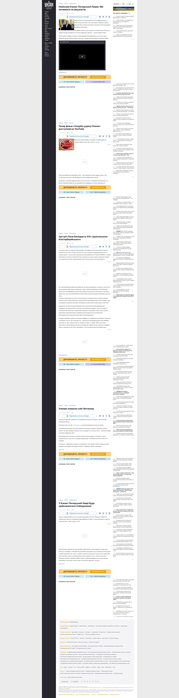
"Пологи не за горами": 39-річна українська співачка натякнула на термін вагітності (123, 407)
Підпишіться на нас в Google (79, 17)
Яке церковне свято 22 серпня (67, 648)
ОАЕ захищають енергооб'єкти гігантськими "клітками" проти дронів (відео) (122, 593)
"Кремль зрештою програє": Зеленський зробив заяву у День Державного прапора (121, 378)
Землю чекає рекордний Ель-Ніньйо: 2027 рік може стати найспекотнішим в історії (123, 398)
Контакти (47, 55)
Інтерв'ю (47, 46)
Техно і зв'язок (48, 28)
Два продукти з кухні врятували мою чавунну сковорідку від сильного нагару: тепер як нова (123, 89)
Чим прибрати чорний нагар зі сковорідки (106, 654)
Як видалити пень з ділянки (109, 656)
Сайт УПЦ (61, 563)
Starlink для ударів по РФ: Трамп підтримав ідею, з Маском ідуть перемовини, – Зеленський (123, 490)
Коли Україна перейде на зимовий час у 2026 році (107, 626)
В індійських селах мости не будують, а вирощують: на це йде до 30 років (122, 607)
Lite (61, 667)
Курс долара (75, 632)
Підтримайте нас (123, 8)
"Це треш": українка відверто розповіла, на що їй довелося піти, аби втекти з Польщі (122, 248)
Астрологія (93, 667)
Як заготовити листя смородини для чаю (70, 658)
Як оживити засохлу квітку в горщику (112, 658)
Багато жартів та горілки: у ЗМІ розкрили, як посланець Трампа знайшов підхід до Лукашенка (123, 516)
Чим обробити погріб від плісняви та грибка (70, 663)
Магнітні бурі (105, 638)
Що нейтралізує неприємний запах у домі (119, 663)
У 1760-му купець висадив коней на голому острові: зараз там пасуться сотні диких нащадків (123, 286)
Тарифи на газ (80, 634)
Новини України (64, 626)
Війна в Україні (64, 622)
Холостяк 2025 (80, 667)
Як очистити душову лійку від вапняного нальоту (99, 652)
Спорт (46, 25)
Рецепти (62, 671)
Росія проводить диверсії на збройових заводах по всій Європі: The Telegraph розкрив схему (122, 351)
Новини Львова (82, 626)
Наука (46, 26)
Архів (46, 52)
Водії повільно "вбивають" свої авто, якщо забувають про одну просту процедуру (123, 172)
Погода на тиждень (114, 638)
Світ (46, 20)
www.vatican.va (77, 425)
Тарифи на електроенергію (113, 632)
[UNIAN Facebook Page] (82, 681)
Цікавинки (47, 38)
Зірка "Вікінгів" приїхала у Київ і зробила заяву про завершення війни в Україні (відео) (123, 233)
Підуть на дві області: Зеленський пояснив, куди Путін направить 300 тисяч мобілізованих (123, 511)
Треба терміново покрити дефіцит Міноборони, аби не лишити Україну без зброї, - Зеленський (123, 27)
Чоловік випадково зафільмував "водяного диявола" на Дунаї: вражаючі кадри (122, 416)
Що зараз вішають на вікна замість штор (92, 656)
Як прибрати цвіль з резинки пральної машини (71, 661)
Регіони (47, 23)
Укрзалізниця (95, 632)
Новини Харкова (74, 626)
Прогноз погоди (64, 638)
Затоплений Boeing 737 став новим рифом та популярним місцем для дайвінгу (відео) (123, 207)
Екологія (47, 21)
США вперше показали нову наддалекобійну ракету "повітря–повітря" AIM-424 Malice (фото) (123, 387)
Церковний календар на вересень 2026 (113, 646)
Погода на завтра (96, 638)
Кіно (75, 667)
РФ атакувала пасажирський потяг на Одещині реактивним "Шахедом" (121, 393)
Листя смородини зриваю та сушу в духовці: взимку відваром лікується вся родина (123, 218)
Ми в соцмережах (114, 694)
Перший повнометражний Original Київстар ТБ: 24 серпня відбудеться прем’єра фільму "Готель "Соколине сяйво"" (123, 254)
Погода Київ (88, 638)
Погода (46, 40)
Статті (46, 44)
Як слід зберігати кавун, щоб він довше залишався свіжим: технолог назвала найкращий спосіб (123, 280)
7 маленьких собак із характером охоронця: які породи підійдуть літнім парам (123, 531)
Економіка (47, 18)
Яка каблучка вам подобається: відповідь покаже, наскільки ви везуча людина (122, 135)
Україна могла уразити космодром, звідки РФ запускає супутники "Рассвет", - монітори (123, 98)
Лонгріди (47, 49)
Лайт (46, 30)
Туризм (46, 36)
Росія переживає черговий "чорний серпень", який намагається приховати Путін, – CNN (123, 140)
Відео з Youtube (48, 43)
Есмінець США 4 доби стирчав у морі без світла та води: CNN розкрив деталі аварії (123, 213)
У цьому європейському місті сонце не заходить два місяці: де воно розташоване (123, 485)
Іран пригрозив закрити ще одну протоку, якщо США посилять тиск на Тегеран (122, 373)
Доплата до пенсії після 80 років (68, 634)
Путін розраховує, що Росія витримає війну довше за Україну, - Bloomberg (121, 291)
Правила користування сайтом (66, 694)
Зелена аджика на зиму (107, 671)
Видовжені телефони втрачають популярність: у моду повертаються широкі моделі (123, 275)
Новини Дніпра (63, 628)
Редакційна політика (103, 694)
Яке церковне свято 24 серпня (79, 646)
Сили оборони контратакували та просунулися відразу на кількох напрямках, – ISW (123, 549)
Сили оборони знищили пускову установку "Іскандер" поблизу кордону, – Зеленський (123, 505)
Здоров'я (47, 35)
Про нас (94, 694)
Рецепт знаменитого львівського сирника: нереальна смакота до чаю (77, 673)
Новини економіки (65, 632)
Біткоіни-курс (102, 632)
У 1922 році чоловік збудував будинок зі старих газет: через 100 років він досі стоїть (123, 125)
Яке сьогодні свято (65, 646)
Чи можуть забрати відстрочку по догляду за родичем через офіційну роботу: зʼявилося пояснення (123, 150)
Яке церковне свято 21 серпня (95, 646)
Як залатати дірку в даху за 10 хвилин (121, 652)
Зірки (114, 667)
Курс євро (81, 632)
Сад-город (63, 677)
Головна (47, 11)
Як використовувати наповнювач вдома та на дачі (96, 661)
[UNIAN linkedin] (87, 681)
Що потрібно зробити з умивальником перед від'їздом (95, 663)
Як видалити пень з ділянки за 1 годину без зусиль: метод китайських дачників (122, 522)
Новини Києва (91, 626)
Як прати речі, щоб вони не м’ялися (68, 654)
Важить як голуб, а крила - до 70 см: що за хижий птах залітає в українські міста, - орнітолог (123, 613)
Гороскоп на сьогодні (72, 642)
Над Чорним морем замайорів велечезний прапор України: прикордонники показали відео (123, 469)
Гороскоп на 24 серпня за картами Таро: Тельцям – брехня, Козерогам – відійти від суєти (123, 130)
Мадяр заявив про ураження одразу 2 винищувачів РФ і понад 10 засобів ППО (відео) (123, 296)
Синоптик (82, 638)
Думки (46, 48)
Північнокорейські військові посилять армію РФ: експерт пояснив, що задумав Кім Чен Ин (123, 264)
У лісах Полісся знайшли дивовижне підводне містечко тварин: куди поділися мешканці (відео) (123, 368)
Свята (102, 667)
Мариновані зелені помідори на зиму (104, 673)
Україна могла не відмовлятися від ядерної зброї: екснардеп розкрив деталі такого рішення (123, 227)
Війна (46, 13)
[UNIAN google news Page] (90, 681)
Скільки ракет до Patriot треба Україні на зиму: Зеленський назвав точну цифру (123, 499)
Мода (99, 667)
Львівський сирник (118, 673)
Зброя (46, 31)
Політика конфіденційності (82, 694)
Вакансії (47, 54)
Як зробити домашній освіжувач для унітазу (91, 658)
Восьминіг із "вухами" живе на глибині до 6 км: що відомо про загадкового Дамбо (123, 119)
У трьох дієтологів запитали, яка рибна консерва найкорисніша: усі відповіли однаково (123, 159)
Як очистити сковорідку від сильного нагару (71, 656)
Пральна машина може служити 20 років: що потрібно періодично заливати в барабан (123, 460)
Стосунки (70, 667)
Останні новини (120, 13)
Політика (47, 16)
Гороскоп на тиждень (94, 642)
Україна (46, 15)
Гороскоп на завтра (83, 642)
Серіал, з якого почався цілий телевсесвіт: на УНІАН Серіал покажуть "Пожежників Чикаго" (122, 243)
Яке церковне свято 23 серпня (83, 648)
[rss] (98, 681)
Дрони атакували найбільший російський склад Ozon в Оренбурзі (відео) (122, 598)
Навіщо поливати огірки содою (74, 677)
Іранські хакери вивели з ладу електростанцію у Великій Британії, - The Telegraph (123, 198)
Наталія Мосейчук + (74, 622)
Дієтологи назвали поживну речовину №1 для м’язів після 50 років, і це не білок (123, 480)
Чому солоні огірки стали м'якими (87, 654)
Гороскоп (63, 642)
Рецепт (65, 667)
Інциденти (47, 33)
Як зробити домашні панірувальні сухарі (76, 652)
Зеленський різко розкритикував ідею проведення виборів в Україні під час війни (123, 422)
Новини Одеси (124, 626)
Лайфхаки (63, 652)
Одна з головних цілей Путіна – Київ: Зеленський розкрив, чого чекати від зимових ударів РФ (123, 474)
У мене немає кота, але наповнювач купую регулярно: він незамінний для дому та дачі (123, 536)
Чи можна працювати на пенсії (92, 634)
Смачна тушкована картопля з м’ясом (75, 671)
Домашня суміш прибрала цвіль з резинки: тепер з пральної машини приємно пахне (123, 270)
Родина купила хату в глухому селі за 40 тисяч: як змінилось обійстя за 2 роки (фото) (123, 555)
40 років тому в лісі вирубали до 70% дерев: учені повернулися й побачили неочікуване (123, 238)
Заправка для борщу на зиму (93, 671)
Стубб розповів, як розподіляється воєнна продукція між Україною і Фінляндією (123, 22)
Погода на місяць (74, 638)
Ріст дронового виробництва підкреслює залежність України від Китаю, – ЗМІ (123, 259)
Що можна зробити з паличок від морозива (119, 661)
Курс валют (88, 632)
